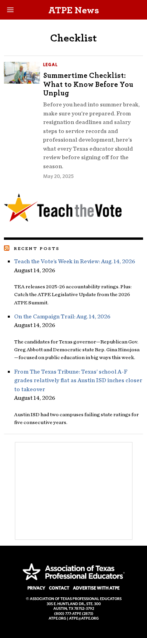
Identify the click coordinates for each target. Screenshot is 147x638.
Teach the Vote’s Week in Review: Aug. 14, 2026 (74, 261)
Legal (50, 64)
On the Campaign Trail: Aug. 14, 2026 (63, 316)
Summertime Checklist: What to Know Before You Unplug (88, 84)
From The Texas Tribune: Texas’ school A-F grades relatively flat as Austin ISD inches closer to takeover (78, 380)
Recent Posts (37, 248)
